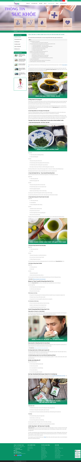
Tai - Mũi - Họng (57, 449)
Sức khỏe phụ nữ (17, 41)
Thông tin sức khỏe (21, 31)
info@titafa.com (17, 451)
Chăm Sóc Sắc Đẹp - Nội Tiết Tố (59, 455)
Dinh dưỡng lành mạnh (18, 39)
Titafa (45, 437)
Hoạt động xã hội (43, 450)
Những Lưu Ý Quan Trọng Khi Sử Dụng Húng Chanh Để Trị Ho (39, 51)
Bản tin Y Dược (43, 449)
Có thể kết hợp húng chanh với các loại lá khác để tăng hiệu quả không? (42, 57)
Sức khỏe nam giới (17, 44)
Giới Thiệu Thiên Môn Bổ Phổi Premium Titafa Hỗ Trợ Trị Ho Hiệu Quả (40, 60)
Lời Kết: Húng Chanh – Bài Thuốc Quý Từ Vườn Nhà (37, 61)
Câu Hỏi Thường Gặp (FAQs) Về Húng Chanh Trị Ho (37, 52)
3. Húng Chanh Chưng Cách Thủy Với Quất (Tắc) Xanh (40, 47)
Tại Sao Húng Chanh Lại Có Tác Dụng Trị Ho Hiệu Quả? (40, 42)
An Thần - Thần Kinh (57, 454)
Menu (30, 39)
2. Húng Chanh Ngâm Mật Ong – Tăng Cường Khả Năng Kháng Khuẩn (42, 46)
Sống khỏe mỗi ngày (44, 451)
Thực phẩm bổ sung (57, 456)
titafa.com (15, 31)
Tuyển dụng (53, 0)
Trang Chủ (28, 3)
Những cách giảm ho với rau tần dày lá (39, 279)
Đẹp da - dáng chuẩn (18, 46)
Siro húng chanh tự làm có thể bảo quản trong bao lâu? (40, 56)
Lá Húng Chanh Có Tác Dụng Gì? (35, 41)
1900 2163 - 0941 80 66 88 (18, 449)
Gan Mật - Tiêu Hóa (57, 450)
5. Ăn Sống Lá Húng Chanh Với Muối (37, 50)
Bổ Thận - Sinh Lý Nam (58, 451)
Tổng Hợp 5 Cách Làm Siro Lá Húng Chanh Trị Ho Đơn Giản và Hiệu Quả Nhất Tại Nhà (42, 43)
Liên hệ (58, 0)
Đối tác (28, 449)
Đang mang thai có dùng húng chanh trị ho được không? (40, 55)
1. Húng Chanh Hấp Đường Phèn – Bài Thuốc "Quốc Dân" (40, 45)
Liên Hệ (28, 450)
